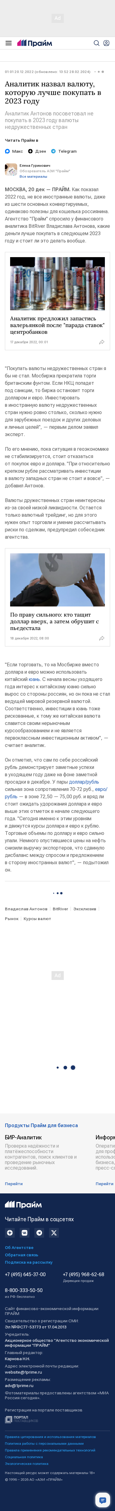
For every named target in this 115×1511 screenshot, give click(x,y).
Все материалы (33, 176)
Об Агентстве (19, 1247)
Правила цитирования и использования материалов (50, 1437)
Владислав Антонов (26, 908)
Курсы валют (37, 918)
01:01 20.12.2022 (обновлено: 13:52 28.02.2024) (47, 72)
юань (34, 679)
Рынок (11, 918)
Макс (17, 151)
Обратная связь (21, 1254)
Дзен (40, 151)
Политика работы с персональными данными (44, 1443)
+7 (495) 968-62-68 (83, 1277)
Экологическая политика (26, 1464)
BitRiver (60, 908)
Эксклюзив (84, 908)
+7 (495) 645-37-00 (25, 1274)
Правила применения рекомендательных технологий (50, 1450)
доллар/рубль (83, 782)
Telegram (67, 151)
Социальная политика (24, 1457)
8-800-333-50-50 (24, 1293)
